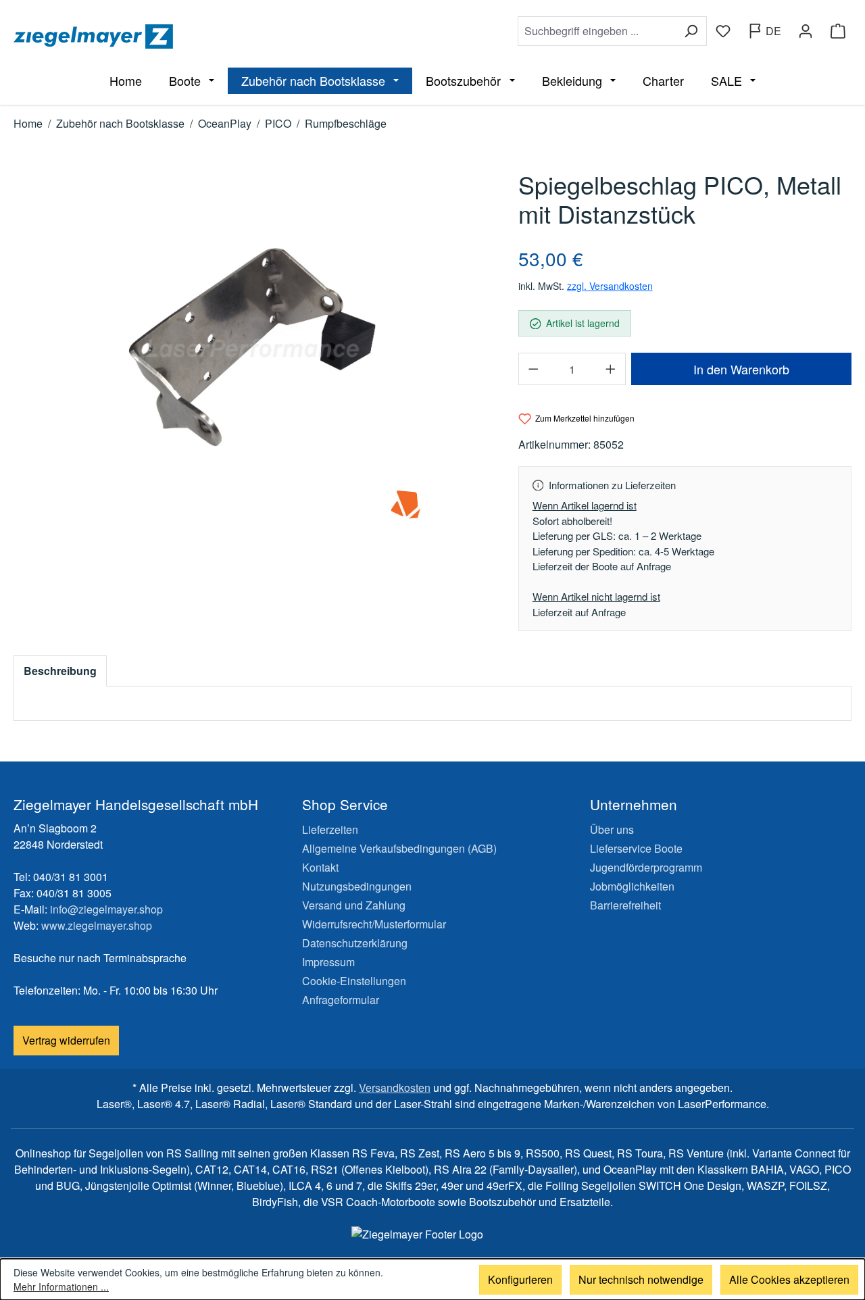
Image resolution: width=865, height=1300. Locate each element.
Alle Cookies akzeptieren (789, 1279)
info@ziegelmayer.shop (106, 909)
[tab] (60, 670)
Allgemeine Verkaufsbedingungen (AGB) (399, 848)
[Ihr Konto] (805, 31)
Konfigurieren (520, 1279)
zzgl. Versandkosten (610, 286)
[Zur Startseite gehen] (220, 36)
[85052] (252, 348)
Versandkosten (394, 1087)
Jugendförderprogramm (646, 867)
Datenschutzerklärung (354, 943)
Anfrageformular (340, 999)
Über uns (612, 829)
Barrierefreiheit (625, 905)
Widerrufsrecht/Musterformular (374, 924)
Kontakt (320, 867)
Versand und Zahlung (353, 905)
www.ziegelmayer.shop (96, 925)
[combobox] (597, 31)
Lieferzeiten (330, 829)
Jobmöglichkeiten (632, 886)
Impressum (328, 962)
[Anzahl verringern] (533, 369)
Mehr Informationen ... (61, 1286)
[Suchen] (691, 31)
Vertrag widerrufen (66, 1040)
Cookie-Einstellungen (354, 981)
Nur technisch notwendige (640, 1279)
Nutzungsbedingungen (357, 886)
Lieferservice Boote (636, 848)
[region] (252, 348)
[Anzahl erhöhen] (611, 369)
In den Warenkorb (741, 369)
